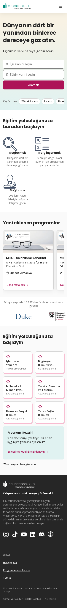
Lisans (48, 101)
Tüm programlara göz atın (19, 464)
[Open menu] (60, 6)
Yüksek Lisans (29, 101)
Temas (7, 577)
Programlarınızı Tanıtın (16, 570)
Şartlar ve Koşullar (13, 599)
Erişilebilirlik (50, 599)
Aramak (33, 85)
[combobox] (35, 64)
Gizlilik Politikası (33, 599)
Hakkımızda (10, 562)
